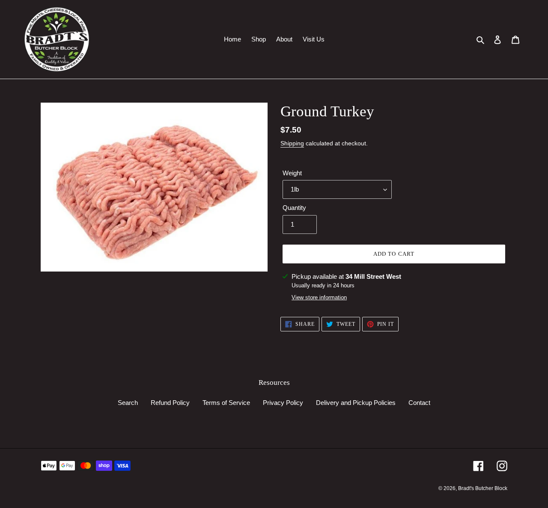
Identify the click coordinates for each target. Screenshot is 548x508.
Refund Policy (170, 402)
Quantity (294, 207)
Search (128, 402)
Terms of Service (226, 402)
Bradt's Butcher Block (482, 488)
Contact (419, 402)
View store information (319, 297)
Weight (292, 173)
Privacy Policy (283, 402)
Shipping (292, 143)
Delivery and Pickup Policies (356, 402)
